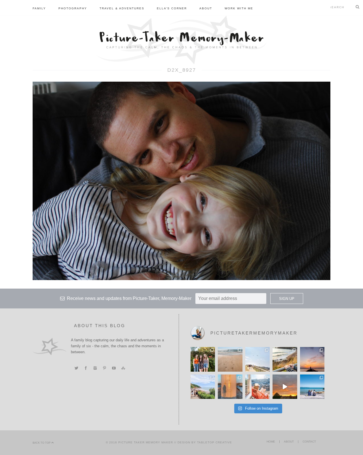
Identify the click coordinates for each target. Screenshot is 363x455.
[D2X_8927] (181, 180)
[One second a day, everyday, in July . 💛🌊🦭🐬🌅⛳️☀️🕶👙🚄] (285, 386)
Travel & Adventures (122, 8)
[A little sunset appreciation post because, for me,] (312, 359)
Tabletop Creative (214, 442)
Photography (72, 8)
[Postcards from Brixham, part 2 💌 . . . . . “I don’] (203, 386)
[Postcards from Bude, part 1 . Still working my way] (257, 359)
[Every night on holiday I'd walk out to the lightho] (230, 386)
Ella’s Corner (172, 8)
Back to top (42, 442)
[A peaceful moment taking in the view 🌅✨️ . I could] (285, 359)
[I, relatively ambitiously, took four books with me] (257, 386)
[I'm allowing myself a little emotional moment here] (203, 359)
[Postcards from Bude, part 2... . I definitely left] (230, 359)
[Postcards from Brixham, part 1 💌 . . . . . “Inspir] (312, 386)
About (205, 8)
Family (39, 8)
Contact (309, 441)
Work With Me (239, 8)
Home (271, 441)
